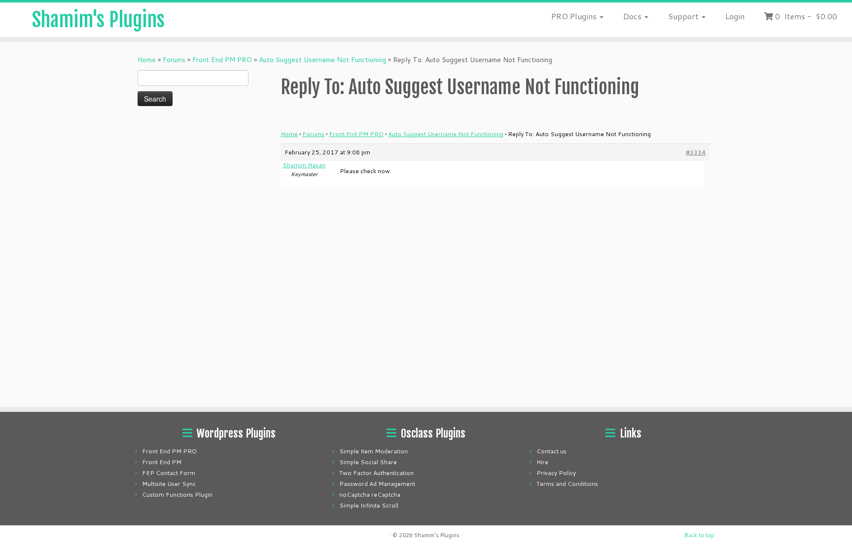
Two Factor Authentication (376, 473)
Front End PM (161, 462)
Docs (633, 16)
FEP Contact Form (168, 473)
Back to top (699, 535)
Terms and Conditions (567, 483)
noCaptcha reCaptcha (369, 494)
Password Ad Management (377, 483)
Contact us (551, 451)
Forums (174, 60)
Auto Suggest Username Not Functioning (322, 60)
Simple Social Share (368, 462)
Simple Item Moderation (373, 451)
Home (147, 60)
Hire (542, 462)
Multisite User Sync (169, 483)
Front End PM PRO (222, 60)
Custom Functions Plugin (177, 494)
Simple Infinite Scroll (368, 505)
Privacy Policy (556, 473)
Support (684, 16)
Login (735, 16)
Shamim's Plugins (98, 20)
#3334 (696, 152)
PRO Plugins (575, 16)
